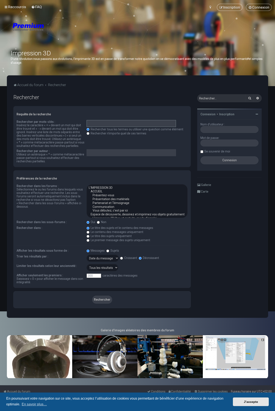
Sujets (114, 250)
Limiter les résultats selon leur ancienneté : (47, 266)
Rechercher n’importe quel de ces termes (118, 133)
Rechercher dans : (29, 228)
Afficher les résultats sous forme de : (43, 250)
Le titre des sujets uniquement (111, 236)
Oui (92, 222)
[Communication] (137, 207)
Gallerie (205, 185)
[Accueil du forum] (54, 32)
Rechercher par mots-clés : (36, 121)
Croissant (130, 258)
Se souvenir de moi (217, 151)
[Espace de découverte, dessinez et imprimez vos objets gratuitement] (137, 214)
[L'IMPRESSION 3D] (137, 188)
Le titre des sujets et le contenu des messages (121, 228)
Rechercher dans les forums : (37, 186)
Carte (204, 191)
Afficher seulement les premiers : (40, 275)
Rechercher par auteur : (33, 151)
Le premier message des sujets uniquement (120, 240)
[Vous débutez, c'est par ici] (137, 211)
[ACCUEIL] (137, 191)
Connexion (207, 114)
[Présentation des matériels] (137, 199)
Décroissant (150, 258)
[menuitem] (36, 7)
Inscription (226, 114)
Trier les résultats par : (32, 256)
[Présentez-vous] (137, 195)
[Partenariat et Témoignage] (137, 203)
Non (103, 222)
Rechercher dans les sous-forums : (42, 222)
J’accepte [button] (251, 401)
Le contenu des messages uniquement (116, 232)
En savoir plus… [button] (34, 404)
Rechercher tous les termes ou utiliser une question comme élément (136, 129)
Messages (97, 250)
